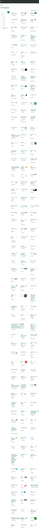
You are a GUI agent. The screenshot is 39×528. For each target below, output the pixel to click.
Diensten (2, 14)
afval (3, 16)
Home (2, 5)
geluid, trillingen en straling (6, 28)
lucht (3, 25)
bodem (4, 18)
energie (4, 23)
